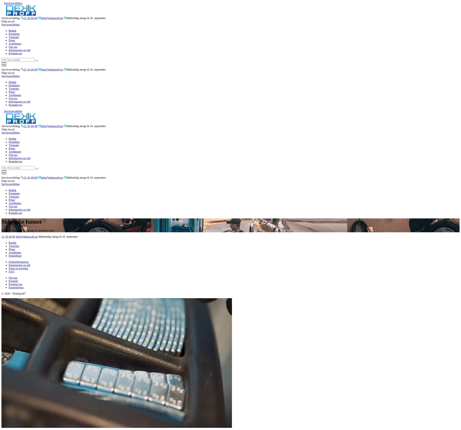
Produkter (14, 33)
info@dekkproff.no (27, 236)
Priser (12, 40)
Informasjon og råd (19, 50)
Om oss (13, 46)
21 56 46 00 (8, 236)
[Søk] (36, 60)
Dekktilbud (15, 255)
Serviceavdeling (13, 3)
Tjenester (14, 37)
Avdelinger (15, 43)
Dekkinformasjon (18, 261)
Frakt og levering (18, 268)
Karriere (13, 281)
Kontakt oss (15, 53)
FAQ (11, 271)
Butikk (12, 30)
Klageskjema (16, 287)
